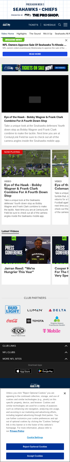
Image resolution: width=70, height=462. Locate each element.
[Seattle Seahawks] (35, 385)
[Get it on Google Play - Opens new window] (45, 372)
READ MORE (35, 54)
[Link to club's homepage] (6, 23)
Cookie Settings (35, 437)
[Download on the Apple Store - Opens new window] (23, 371)
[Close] (66, 40)
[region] (35, 426)
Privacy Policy (42, 431)
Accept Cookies (35, 456)
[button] (35, 99)
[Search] (59, 25)
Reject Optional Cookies (35, 446)
